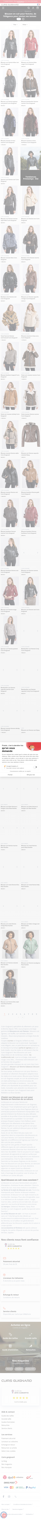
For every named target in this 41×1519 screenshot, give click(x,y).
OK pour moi (31, 775)
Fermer (10, 775)
